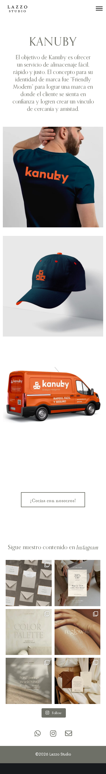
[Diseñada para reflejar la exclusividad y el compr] (29, 583)
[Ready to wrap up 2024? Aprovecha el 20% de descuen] (78, 583)
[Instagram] (53, 733)
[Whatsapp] (38, 733)
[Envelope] (69, 733)
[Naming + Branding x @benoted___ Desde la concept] (78, 681)
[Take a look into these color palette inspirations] (29, 632)
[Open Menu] (99, 8)
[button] (53, 499)
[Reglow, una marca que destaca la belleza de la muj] (78, 632)
